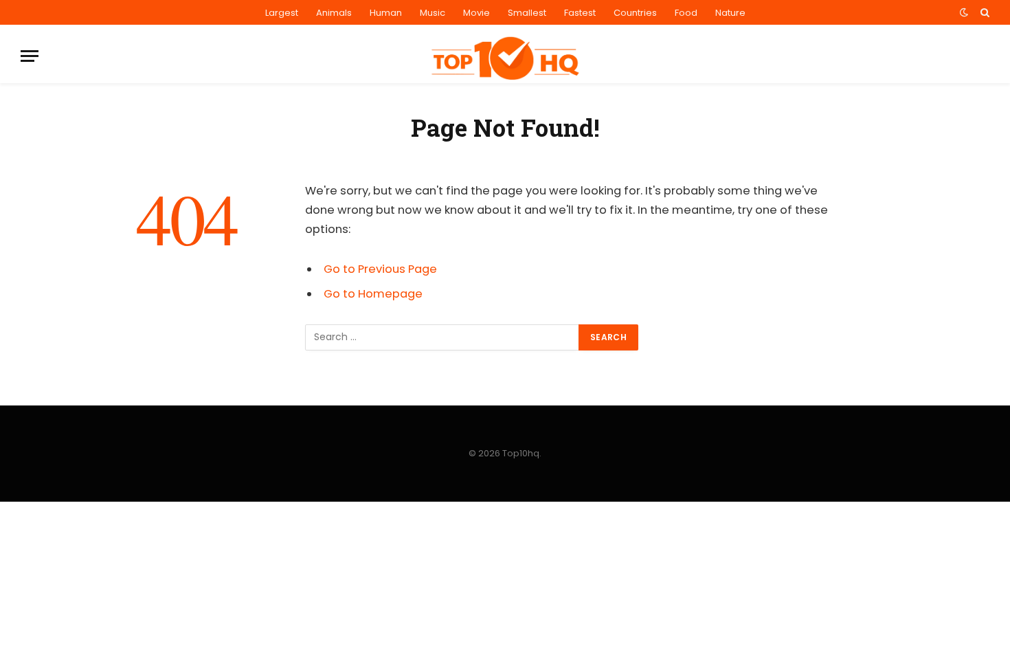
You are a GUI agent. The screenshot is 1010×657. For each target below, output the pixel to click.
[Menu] (29, 56)
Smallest (527, 12)
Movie (476, 12)
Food (686, 12)
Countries (635, 12)
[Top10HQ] (505, 56)
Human (386, 12)
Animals (334, 12)
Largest (281, 12)
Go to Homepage (373, 294)
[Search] (983, 12)
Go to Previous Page (380, 269)
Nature (730, 12)
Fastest (580, 12)
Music (432, 12)
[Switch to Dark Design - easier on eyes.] (964, 12)
